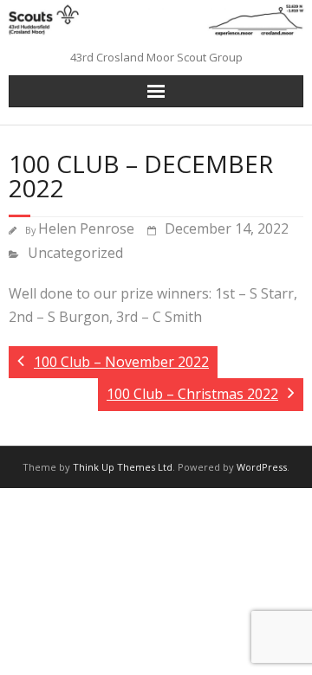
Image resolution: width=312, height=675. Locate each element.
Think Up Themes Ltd (122, 466)
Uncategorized (75, 252)
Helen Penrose (86, 228)
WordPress (262, 466)
